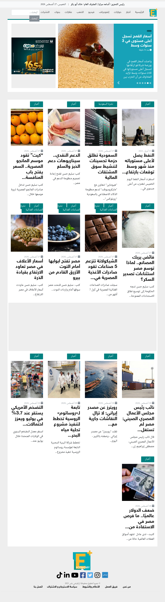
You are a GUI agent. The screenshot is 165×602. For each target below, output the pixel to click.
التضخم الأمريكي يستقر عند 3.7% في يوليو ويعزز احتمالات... (27, 416)
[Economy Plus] (153, 12)
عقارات (68, 12)
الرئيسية (139, 12)
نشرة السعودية (105, 104)
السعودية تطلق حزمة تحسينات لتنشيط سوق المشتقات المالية (102, 167)
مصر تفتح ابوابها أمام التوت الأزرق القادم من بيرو (64, 270)
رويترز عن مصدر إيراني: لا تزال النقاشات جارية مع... (102, 416)
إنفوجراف (104, 12)
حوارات (117, 12)
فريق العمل (111, 586)
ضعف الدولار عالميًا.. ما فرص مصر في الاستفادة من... (139, 519)
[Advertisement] (82, 326)
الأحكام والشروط (91, 586)
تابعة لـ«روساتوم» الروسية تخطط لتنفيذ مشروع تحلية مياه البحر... (66, 421)
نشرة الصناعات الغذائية (106, 208)
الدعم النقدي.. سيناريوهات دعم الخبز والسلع (64, 161)
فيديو (91, 12)
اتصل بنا (38, 586)
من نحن (127, 586)
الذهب (80, 12)
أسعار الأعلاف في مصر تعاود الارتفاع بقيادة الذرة (29, 270)
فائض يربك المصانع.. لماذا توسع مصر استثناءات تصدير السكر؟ (138, 269)
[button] (104, 83)
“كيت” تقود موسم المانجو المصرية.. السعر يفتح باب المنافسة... (28, 167)
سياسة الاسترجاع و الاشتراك (62, 586)
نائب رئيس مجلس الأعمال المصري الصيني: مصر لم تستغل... (138, 419)
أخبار (128, 12)
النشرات (45, 12)
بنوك (57, 12)
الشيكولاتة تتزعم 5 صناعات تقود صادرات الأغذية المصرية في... (101, 270)
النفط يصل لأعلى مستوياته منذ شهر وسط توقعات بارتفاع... (138, 164)
